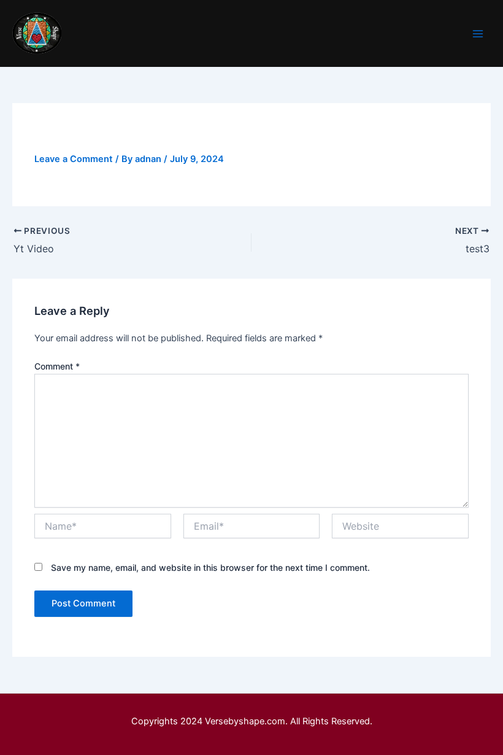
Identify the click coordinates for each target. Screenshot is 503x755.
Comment (57, 366)
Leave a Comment (73, 159)
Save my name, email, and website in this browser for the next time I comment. (210, 567)
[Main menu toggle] (478, 34)
